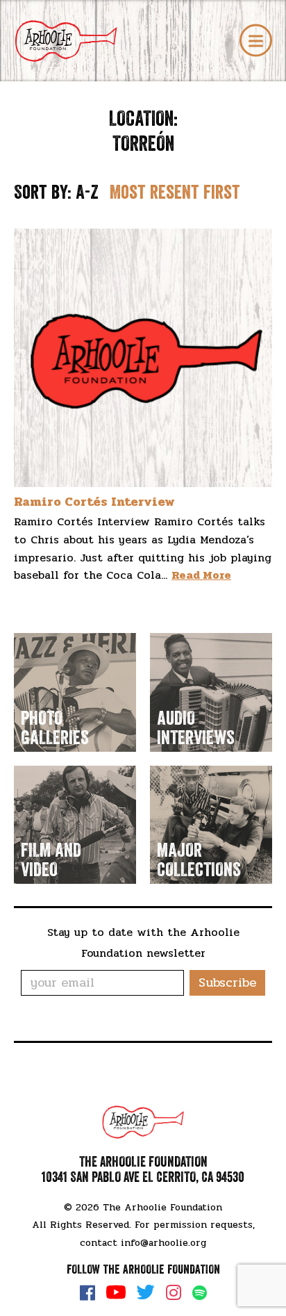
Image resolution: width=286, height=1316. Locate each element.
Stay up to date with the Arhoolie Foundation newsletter (143, 942)
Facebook (87, 1292)
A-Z (87, 192)
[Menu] (255, 40)
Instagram (173, 1292)
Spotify (199, 1292)
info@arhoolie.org (163, 1242)
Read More (201, 575)
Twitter (146, 1292)
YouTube (116, 1292)
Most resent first (175, 192)
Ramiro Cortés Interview (94, 501)
